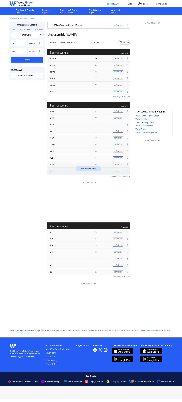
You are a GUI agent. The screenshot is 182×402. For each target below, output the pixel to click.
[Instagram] (106, 350)
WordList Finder (75, 381)
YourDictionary (167, 381)
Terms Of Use (52, 364)
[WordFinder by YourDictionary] (21, 3)
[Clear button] (40, 35)
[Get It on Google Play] (122, 359)
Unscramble (24, 18)
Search (27, 59)
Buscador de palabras (144, 381)
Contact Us (50, 356)
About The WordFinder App (58, 349)
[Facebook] (95, 350)
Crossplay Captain (118, 381)
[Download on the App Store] (122, 351)
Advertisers (51, 353)
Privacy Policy (51, 360)
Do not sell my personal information (23, 357)
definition (118, 25)
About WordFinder (54, 345)
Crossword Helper (53, 381)
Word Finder (13, 18)
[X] (100, 350)
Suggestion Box (82, 345)
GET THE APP (113, 3)
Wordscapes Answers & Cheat (25, 381)
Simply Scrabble (96, 381)
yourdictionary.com (157, 330)
